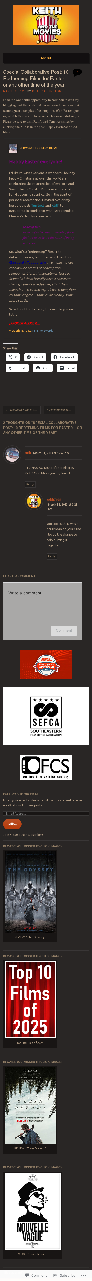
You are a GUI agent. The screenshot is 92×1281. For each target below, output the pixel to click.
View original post (20, 330)
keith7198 (54, 499)
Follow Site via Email (21, 793)
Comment (64, 630)
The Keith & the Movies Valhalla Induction (23, 409)
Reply (30, 484)
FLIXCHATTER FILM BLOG (38, 148)
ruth (28, 453)
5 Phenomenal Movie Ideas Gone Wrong (61, 409)
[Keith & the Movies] (46, 46)
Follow (12, 824)
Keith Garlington (46, 91)
